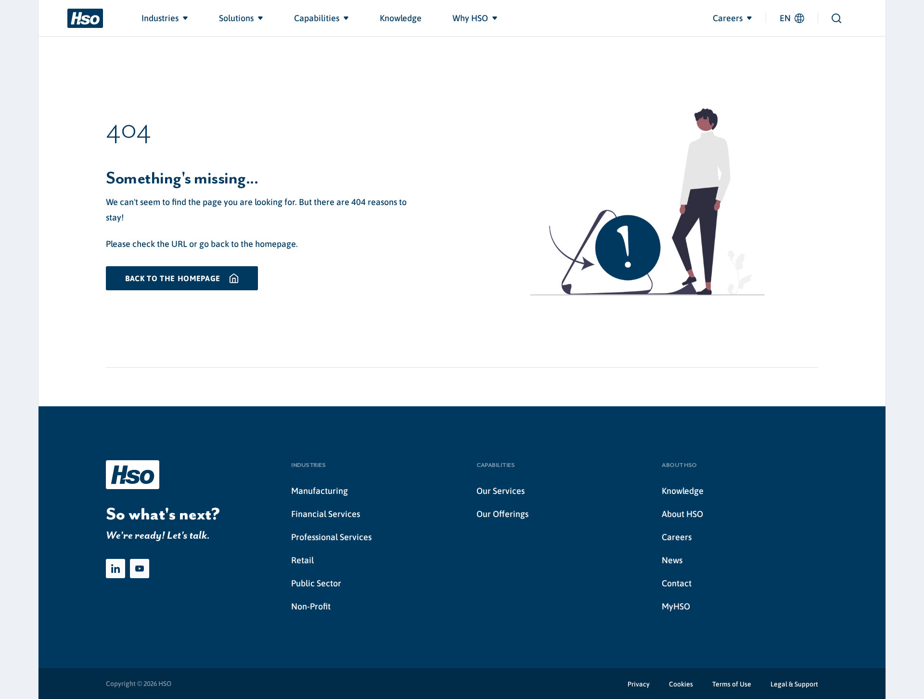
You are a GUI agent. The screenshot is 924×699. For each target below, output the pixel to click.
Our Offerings (502, 514)
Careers (677, 537)
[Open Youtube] (139, 568)
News (672, 560)
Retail (302, 560)
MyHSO (676, 606)
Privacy (639, 684)
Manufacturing (319, 491)
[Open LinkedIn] (115, 568)
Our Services (500, 491)
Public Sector (316, 583)
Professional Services (331, 537)
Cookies (681, 684)
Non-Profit (311, 606)
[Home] (85, 18)
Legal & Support (794, 684)
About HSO (682, 514)
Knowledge (683, 491)
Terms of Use (731, 684)
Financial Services (325, 514)
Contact (677, 583)
